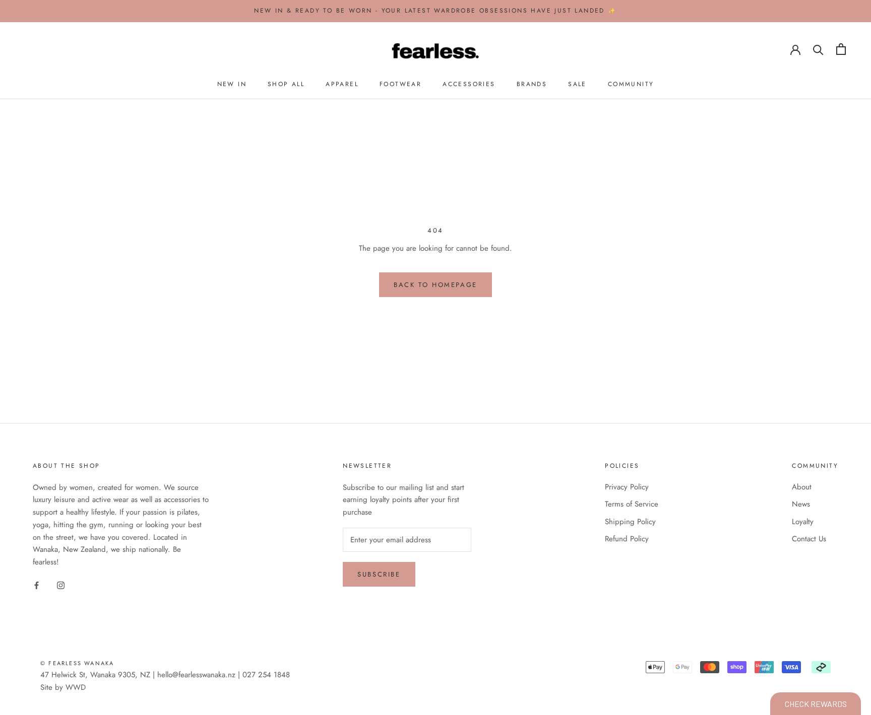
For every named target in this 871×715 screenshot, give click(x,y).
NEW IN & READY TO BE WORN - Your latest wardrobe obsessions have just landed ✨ (435, 10)
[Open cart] (841, 49)
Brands (532, 84)
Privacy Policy (627, 486)
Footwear (400, 84)
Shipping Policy (630, 521)
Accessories (469, 84)
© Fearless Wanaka (77, 663)
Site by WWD (63, 687)
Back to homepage (435, 285)
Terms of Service (631, 504)
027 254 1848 (266, 674)
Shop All (286, 84)
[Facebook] (36, 585)
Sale (577, 84)
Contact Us (809, 538)
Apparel (342, 84)
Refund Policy (627, 538)
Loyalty (803, 521)
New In (231, 84)
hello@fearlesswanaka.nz (196, 674)
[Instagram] (61, 585)
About (802, 486)
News (801, 504)
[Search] (818, 49)
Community (631, 84)
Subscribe (378, 574)
